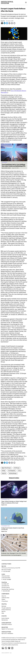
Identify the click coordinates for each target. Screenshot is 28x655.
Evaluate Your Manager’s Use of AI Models (13, 553)
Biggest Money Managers (6, 467)
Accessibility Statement (18, 643)
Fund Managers (17, 467)
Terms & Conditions (6, 641)
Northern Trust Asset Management (14, 555)
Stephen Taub (4, 504)
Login (11, 652)
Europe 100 (4, 473)
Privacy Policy (5, 644)
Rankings (3, 470)
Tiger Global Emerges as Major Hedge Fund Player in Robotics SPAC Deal (14, 502)
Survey (19, 470)
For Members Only (5, 499)
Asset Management (11, 470)
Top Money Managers (13, 473)
